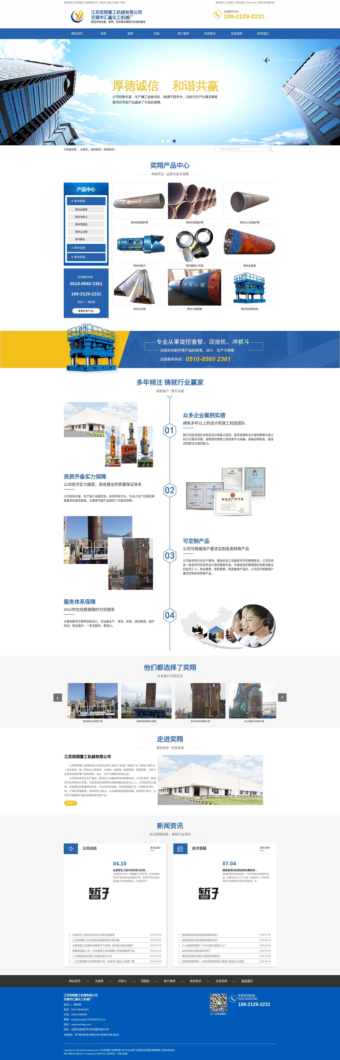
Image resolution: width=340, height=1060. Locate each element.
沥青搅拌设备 (105, 1035)
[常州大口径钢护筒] (250, 201)
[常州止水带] (140, 287)
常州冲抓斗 (81, 217)
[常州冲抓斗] (140, 244)
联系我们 (220, 2)
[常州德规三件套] (195, 244)
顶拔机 (145, 981)
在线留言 (230, 2)
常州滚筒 (79, 247)
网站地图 (240, 2)
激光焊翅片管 (92, 1035)
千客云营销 (122, 1054)
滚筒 (130, 33)
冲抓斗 (122, 981)
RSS (248, 2)
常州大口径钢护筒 (250, 222)
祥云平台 (101, 1054)
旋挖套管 (96, 149)
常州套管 (79, 201)
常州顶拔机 (81, 224)
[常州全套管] (250, 244)
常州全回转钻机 (249, 308)
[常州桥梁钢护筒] (140, 201)
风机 (157, 33)
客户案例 (183, 33)
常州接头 (80, 239)
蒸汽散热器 (80, 1035)
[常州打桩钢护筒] (195, 201)
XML (254, 2)
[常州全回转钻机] (250, 287)
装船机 (116, 1035)
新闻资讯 (210, 33)
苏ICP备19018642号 (74, 1054)
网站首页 (77, 33)
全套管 (84, 149)
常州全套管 (81, 209)
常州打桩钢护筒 (194, 222)
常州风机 (79, 257)
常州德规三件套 (194, 265)
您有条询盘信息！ (267, 2)
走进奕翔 (236, 33)
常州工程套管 (194, 308)
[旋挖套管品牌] (170, 92)
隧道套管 (109, 149)
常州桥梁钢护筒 (139, 222)
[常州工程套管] (195, 287)
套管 (103, 33)
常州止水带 (81, 231)
